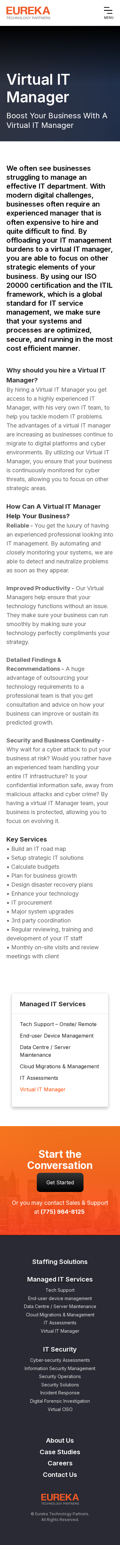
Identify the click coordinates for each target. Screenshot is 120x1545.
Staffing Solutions (60, 1262)
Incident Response (60, 1392)
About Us (60, 1440)
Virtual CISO (60, 1409)
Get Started (60, 1182)
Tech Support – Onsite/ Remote (58, 1024)
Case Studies (60, 1452)
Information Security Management (60, 1368)
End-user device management (60, 1298)
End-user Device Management (56, 1035)
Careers (60, 1463)
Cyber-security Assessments (60, 1360)
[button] (109, 13)
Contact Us (60, 1474)
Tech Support (60, 1290)
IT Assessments (39, 1078)
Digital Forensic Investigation (60, 1401)
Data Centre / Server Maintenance (45, 1051)
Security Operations (60, 1376)
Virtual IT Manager (43, 1089)
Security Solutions (60, 1384)
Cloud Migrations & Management (59, 1066)
